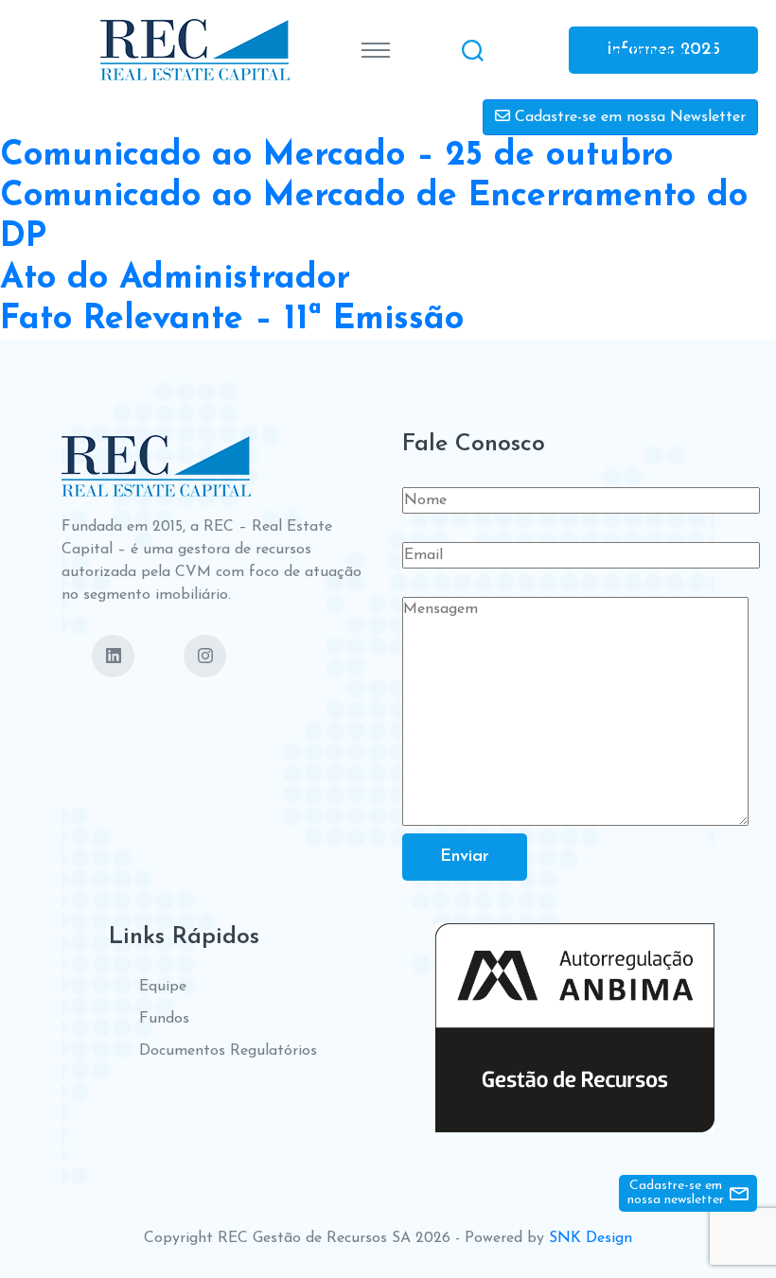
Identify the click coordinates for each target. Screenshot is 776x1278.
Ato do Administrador (175, 279)
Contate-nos (647, 51)
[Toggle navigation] (376, 50)
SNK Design (590, 1238)
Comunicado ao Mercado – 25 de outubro (336, 156)
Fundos (164, 1018)
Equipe (162, 986)
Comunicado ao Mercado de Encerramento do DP (374, 217)
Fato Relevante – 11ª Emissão (232, 320)
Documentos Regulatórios (228, 1051)
